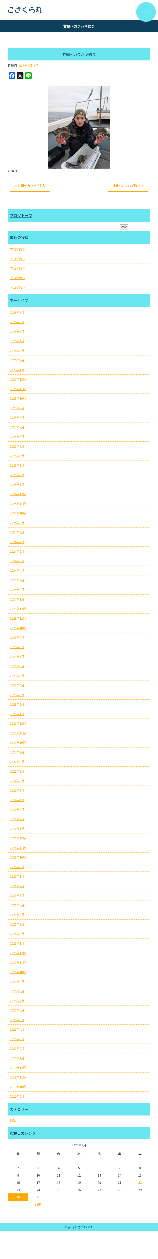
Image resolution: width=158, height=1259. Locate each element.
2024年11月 (18, 503)
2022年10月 (18, 742)
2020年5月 (17, 1020)
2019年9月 (17, 1096)
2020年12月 (18, 953)
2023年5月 (17, 675)
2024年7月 (17, 542)
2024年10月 (18, 513)
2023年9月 (17, 637)
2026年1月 (17, 370)
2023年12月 (18, 608)
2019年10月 (18, 1086)
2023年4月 (17, 685)
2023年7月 (17, 656)
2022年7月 (17, 771)
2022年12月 (18, 723)
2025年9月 (17, 408)
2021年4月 (17, 914)
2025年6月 (17, 436)
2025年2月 (17, 475)
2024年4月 (17, 570)
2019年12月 (18, 1067)
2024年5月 (17, 561)
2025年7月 (17, 427)
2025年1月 (17, 484)
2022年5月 (17, 790)
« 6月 (38, 1204)
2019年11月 (18, 1077)
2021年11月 (18, 848)
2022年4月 (17, 800)
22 (140, 1182)
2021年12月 (18, 838)
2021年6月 (17, 895)
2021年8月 (17, 876)
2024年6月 (17, 551)
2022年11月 (18, 733)
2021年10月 (18, 857)
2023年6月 (17, 666)
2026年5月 (17, 331)
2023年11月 (18, 618)
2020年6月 (17, 1010)
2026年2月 (17, 360)
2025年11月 (18, 389)
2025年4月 (17, 456)
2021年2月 (17, 934)
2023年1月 (17, 714)
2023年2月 (17, 704)
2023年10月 (18, 628)
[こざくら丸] (79, 10)
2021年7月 (17, 886)
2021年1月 (17, 943)
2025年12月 (18, 379)
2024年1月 (17, 599)
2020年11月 (18, 962)
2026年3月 (17, 350)
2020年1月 (17, 1058)
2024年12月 (18, 494)
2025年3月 (17, 465)
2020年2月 (17, 1048)
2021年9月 (17, 867)
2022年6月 (17, 781)
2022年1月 (17, 828)
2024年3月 (17, 580)
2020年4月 (17, 1029)
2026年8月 (17, 312)
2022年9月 (17, 752)
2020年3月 (17, 1039)
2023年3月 (17, 695)
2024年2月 (17, 589)
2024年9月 (17, 523)
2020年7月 (17, 1001)
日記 (13, 1120)
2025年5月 (17, 446)
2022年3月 (17, 809)
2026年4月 (17, 341)
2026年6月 (17, 322)
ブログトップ (21, 215)
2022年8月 (17, 761)
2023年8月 (17, 647)
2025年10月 (18, 398)
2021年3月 (17, 924)
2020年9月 (17, 981)
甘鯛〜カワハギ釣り (30, 185)
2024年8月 (17, 532)
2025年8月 (17, 417)
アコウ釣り (17, 249)
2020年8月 (17, 991)
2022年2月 (17, 819)
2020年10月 (18, 972)
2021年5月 (17, 905)
